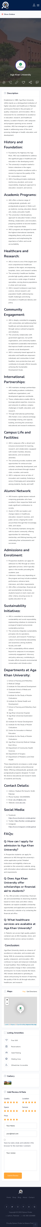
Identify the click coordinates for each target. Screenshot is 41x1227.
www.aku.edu (20, 803)
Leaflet (7, 1024)
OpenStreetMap (21, 1024)
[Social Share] (30, 83)
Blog (19, 1197)
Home (9, 1197)
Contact (31, 1197)
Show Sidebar (9, 14)
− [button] (7, 1003)
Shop (14, 1197)
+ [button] (7, 999)
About (25, 1197)
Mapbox (13, 1024)
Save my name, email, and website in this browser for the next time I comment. (19, 1144)
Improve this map (31, 1024)
